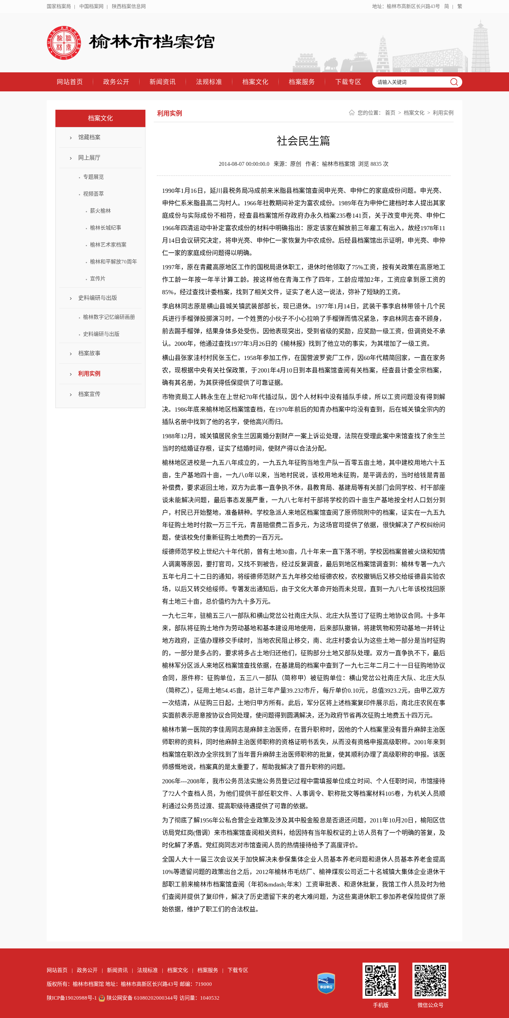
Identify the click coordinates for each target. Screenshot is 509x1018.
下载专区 (348, 81)
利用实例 (89, 374)
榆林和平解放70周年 (113, 261)
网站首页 (70, 81)
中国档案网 (91, 6)
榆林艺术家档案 (108, 244)
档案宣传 (89, 394)
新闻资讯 (163, 81)
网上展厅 (89, 158)
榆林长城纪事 (105, 228)
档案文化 (255, 81)
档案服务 (302, 81)
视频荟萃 (93, 194)
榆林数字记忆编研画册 (109, 317)
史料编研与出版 (97, 298)
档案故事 (89, 353)
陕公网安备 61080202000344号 (142, 998)
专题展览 (93, 177)
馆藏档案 (89, 137)
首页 (390, 113)
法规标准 (209, 81)
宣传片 (98, 278)
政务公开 (116, 81)
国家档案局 (59, 6)
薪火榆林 (100, 211)
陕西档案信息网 (129, 6)
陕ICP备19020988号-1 (72, 998)
